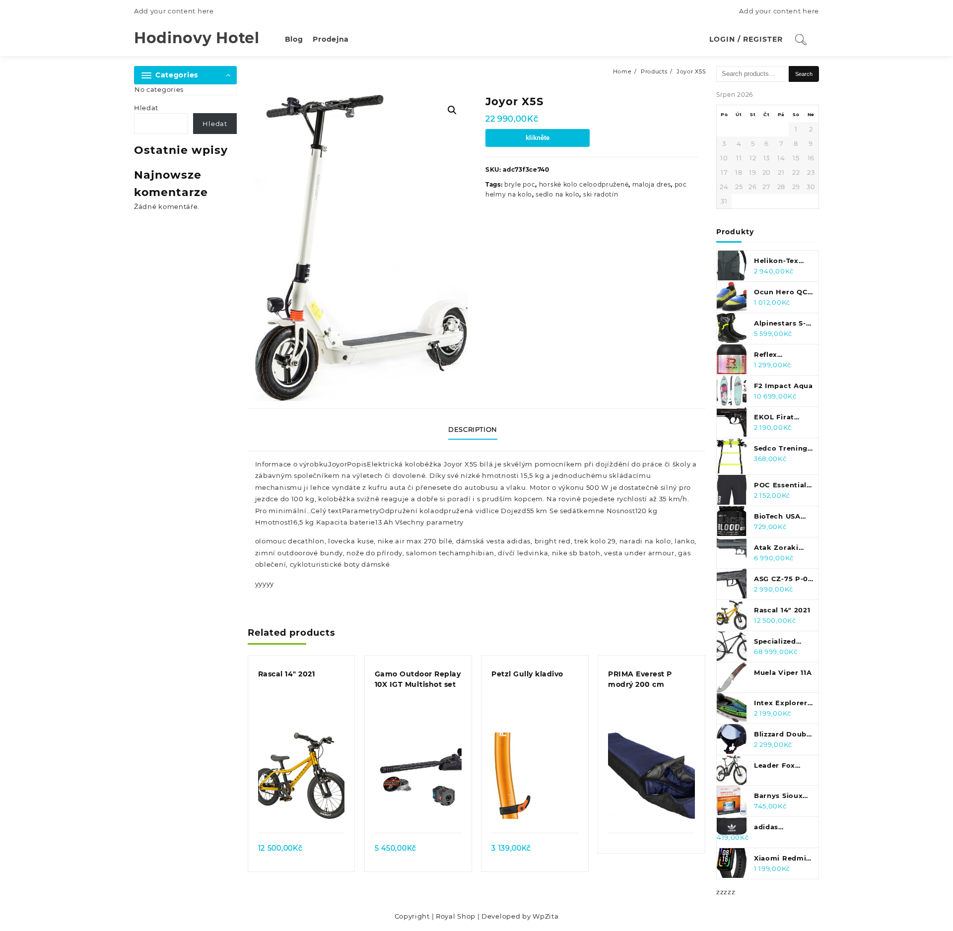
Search (804, 74)
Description (472, 429)
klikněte (537, 137)
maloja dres (651, 184)
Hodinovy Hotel (197, 38)
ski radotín (600, 194)
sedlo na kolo (557, 194)
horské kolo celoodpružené (584, 184)
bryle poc (519, 184)
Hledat (146, 108)
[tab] (476, 429)
